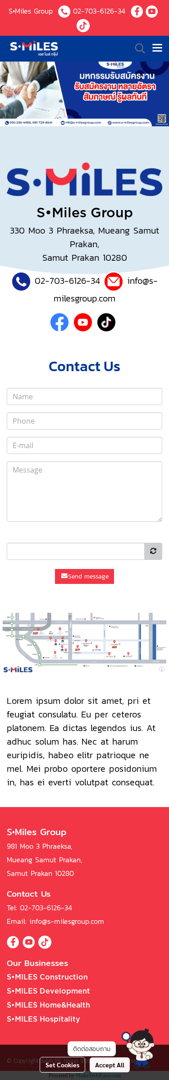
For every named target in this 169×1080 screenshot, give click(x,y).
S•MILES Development (48, 991)
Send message (88, 576)
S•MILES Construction (47, 977)
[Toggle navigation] (157, 48)
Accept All (109, 1065)
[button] (138, 1048)
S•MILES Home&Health (48, 1005)
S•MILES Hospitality (43, 1019)
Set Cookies (62, 1065)
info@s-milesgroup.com (66, 921)
